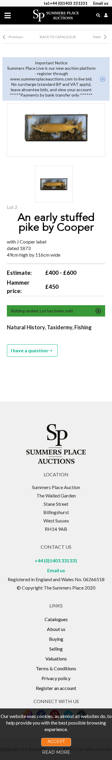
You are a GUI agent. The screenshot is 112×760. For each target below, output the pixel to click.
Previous (16, 37)
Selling (56, 649)
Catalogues (56, 619)
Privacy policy (56, 678)
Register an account (56, 688)
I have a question (29, 350)
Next (97, 37)
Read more (56, 752)
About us (56, 629)
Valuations (56, 658)
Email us (56, 570)
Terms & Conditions (56, 668)
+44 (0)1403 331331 (56, 560)
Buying (56, 639)
